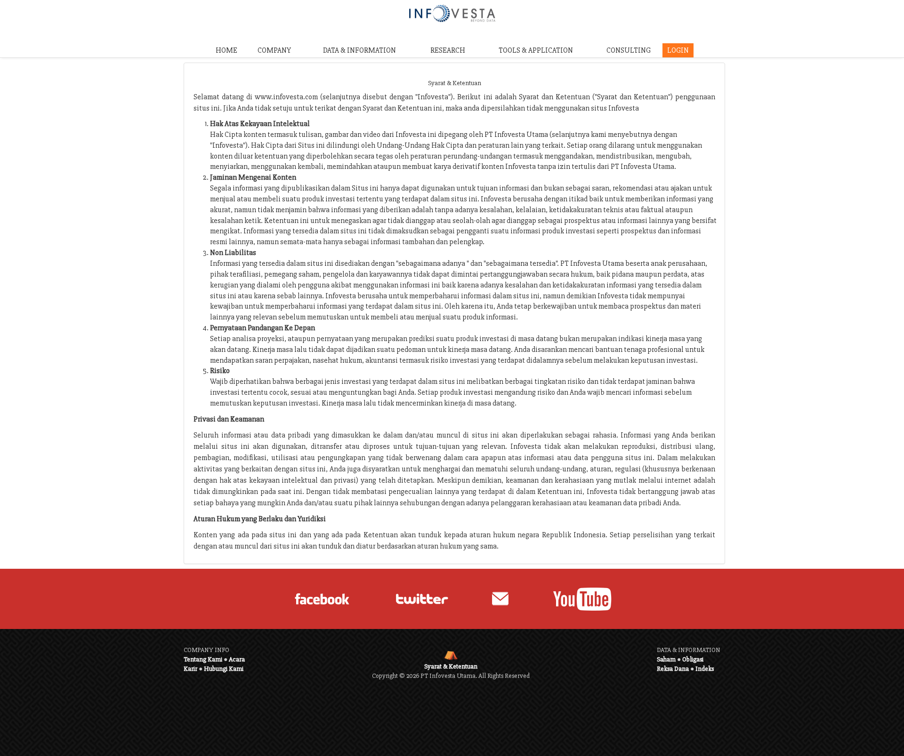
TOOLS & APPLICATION (536, 50)
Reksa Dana (673, 669)
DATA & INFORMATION (359, 50)
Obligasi (692, 659)
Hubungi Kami (223, 669)
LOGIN (678, 50)
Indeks (704, 669)
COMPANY (274, 50)
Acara (237, 659)
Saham (666, 659)
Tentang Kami (203, 659)
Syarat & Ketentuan (450, 666)
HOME (226, 50)
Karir (190, 669)
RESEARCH (447, 50)
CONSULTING (628, 50)
